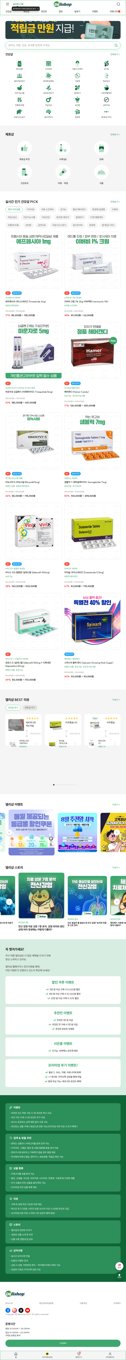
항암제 (92, 225)
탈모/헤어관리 (79, 209)
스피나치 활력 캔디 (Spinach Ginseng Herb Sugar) (88, 662)
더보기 (115, 699)
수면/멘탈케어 (96, 217)
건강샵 (8, 11)
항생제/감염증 (98, 209)
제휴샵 (26, 11)
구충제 (115, 209)
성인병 (28, 225)
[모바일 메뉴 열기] (8, 4)
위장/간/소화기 (59, 225)
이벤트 (95, 11)
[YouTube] (27, 1310)
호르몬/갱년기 (62, 217)
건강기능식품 (29, 217)
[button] (51, 784)
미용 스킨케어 (47, 209)
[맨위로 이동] (119, 1276)
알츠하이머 (78, 225)
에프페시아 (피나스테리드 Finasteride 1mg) (25, 301)
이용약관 (83, 1303)
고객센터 (117, 1303)
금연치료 (42, 225)
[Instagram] (14, 1310)
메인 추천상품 (14, 209)
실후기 (77, 11)
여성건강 (46, 217)
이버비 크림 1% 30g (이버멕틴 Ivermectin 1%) (86, 301)
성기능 (63, 209)
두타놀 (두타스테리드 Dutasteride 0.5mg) (84, 572)
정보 (61, 11)
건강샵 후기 (13, 707)
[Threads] (21, 1310)
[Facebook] (7, 1310)
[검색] (118, 4)
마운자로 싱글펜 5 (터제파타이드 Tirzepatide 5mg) (29, 391)
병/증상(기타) (108, 225)
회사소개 (9, 1303)
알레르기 (80, 217)
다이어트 (31, 209)
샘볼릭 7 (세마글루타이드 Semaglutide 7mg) (85, 482)
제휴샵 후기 (30, 707)
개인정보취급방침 (46, 1303)
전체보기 (114, 54)
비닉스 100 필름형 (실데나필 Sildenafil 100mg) (27, 572)
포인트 (44, 11)
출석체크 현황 (18, 4)
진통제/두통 (13, 225)
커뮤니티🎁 (115, 11)
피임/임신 (12, 217)
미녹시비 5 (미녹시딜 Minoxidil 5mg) (22, 482)
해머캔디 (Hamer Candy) (76, 391)
